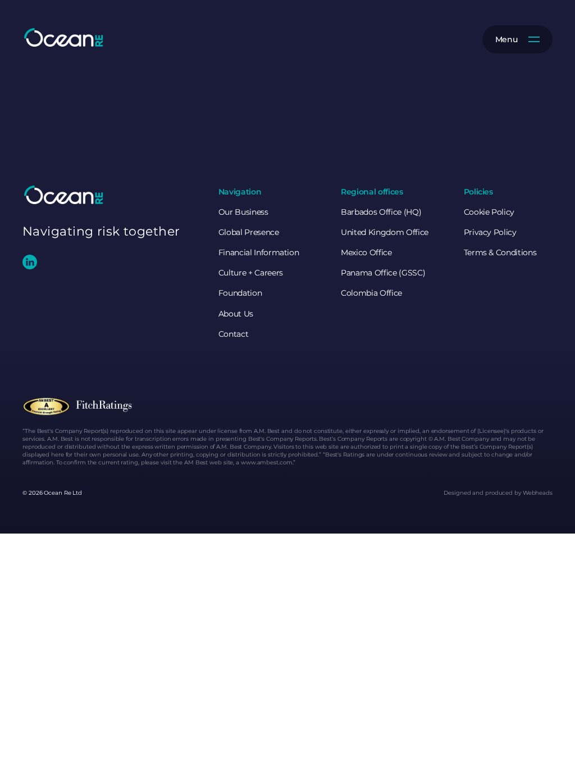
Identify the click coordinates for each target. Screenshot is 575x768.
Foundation (240, 293)
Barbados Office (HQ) (381, 212)
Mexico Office (366, 252)
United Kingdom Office (384, 232)
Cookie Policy (489, 212)
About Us (235, 314)
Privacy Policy (490, 232)
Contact (233, 334)
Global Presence (248, 232)
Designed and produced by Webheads (498, 492)
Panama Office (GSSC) (383, 273)
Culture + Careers (250, 273)
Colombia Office (371, 293)
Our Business (243, 212)
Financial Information (258, 252)
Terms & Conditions (500, 252)
